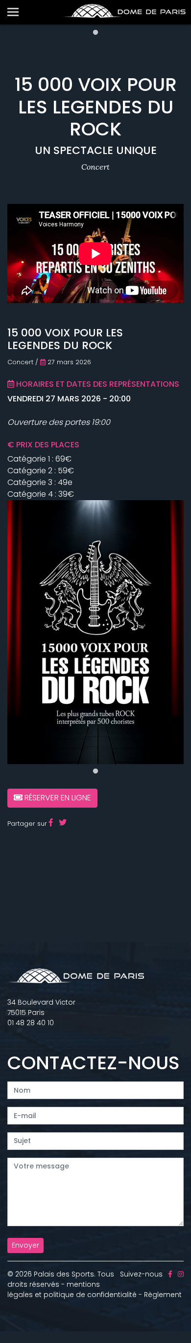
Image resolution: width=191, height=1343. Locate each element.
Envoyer (25, 1245)
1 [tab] (95, 33)
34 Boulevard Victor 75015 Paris (41, 1007)
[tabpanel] (95, 632)
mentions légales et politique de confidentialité (72, 1289)
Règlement (163, 1294)
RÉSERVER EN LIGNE (57, 797)
